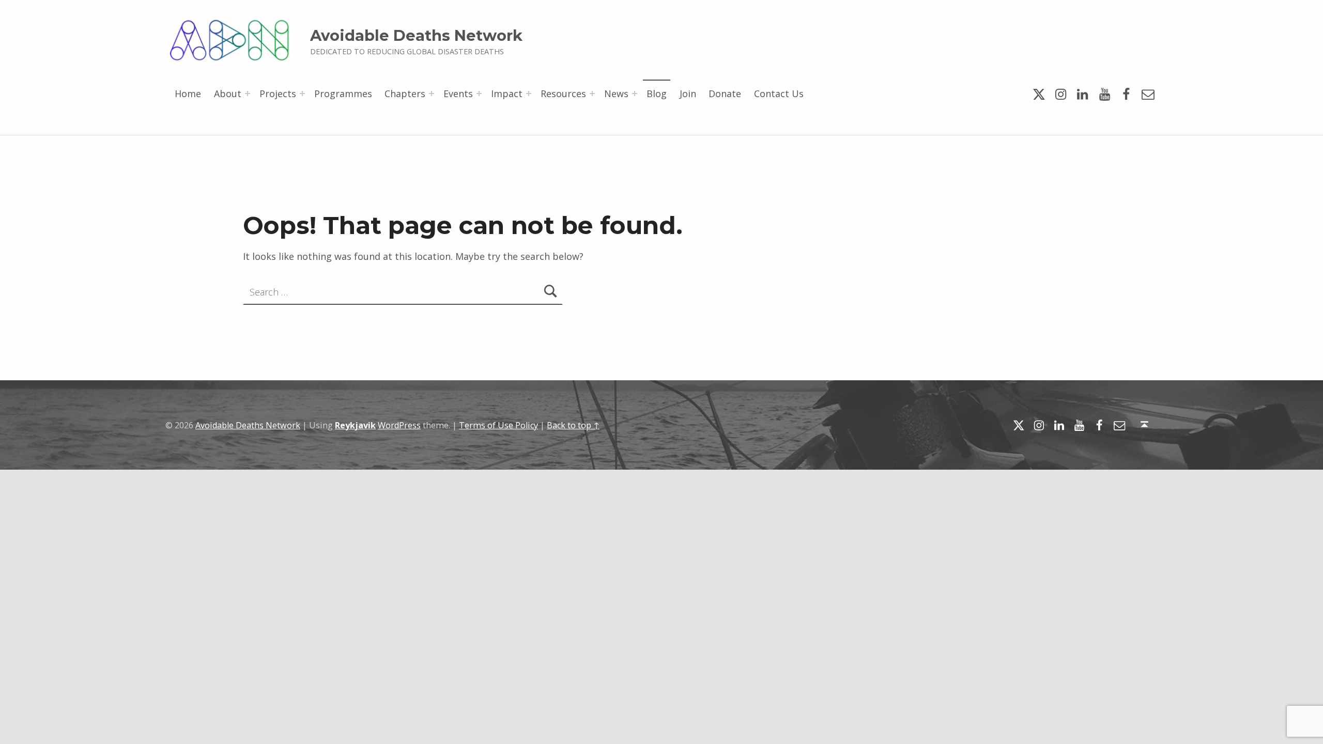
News (616, 93)
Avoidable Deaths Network (416, 35)
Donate (725, 93)
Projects (277, 93)
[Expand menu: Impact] (528, 93)
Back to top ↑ (573, 425)
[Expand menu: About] (247, 93)
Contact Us (779, 93)
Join (688, 93)
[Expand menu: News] (634, 93)
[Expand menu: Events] (479, 93)
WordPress (399, 425)
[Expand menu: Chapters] (431, 93)
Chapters (404, 93)
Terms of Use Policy (498, 425)
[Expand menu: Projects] (302, 93)
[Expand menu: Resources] (592, 93)
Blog (657, 93)
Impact (506, 93)
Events (458, 93)
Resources (563, 93)
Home (188, 93)
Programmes (343, 93)
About (227, 93)
